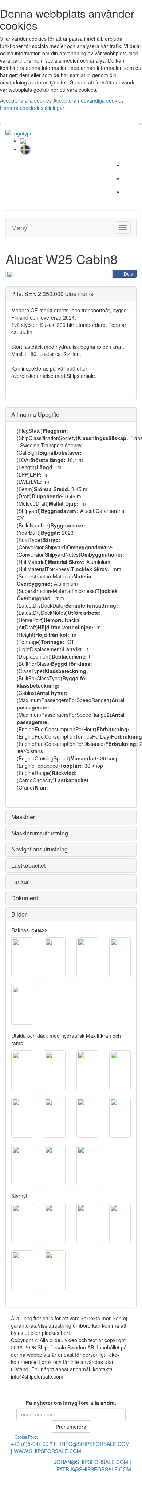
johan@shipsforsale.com (91, 1462)
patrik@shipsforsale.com (93, 1469)
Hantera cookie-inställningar (32, 107)
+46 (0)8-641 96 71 (33, 1443)
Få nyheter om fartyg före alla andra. (71, 1402)
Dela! (129, 273)
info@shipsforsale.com (95, 1443)
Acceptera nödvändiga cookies (88, 100)
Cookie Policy (27, 1437)
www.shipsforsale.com (47, 1451)
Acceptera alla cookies (26, 100)
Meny (19, 227)
